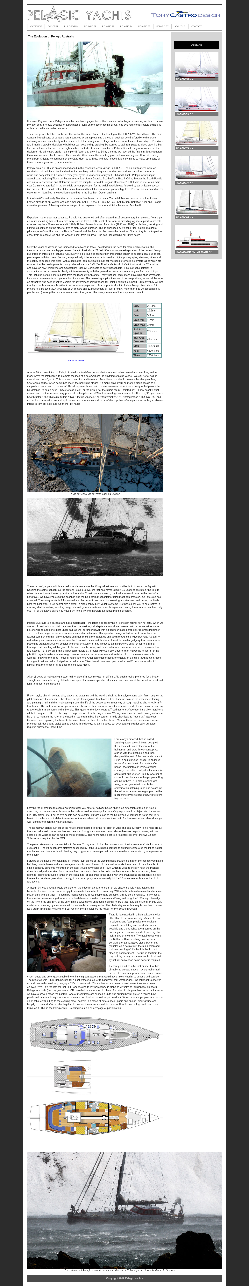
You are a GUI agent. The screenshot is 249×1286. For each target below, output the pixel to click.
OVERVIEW (36, 26)
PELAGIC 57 (162, 26)
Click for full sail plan (76, 360)
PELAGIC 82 (90, 26)
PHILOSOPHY (71, 26)
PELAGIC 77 (108, 26)
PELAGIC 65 (144, 26)
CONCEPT (53, 26)
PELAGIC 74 (126, 26)
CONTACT (196, 26)
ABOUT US (179, 26)
